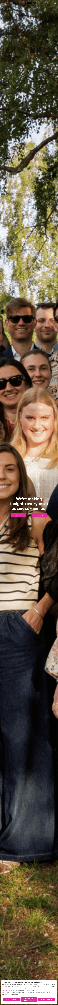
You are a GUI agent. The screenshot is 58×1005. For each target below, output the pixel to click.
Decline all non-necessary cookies (29, 999)
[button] (55, 3)
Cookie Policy (10, 990)
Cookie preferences (46, 999)
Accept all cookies (11, 999)
